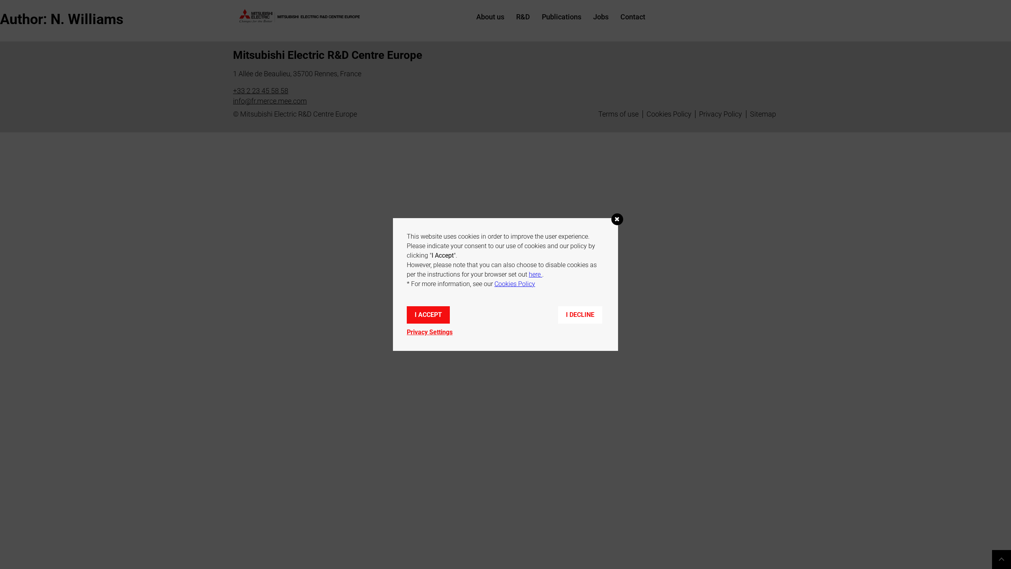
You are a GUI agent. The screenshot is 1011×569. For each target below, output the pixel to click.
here (535, 274)
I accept (428, 314)
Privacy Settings (430, 332)
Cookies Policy (514, 284)
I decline (580, 314)
